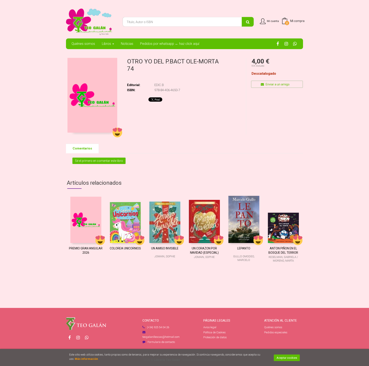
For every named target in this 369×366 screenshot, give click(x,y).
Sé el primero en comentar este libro (99, 161)
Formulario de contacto (161, 342)
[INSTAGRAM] (286, 43)
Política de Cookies (214, 332)
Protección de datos (215, 337)
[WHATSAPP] (294, 43)
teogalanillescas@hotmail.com (161, 336)
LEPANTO (243, 248)
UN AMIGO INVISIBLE (165, 248)
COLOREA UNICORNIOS (125, 248)
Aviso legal (209, 327)
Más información (86, 358)
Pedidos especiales (275, 332)
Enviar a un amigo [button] (277, 84)
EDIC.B (159, 85)
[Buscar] (248, 22)
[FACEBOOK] (277, 43)
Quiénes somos (273, 327)
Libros (107, 44)
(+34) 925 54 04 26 (158, 327)
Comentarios (82, 148)
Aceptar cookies (287, 357)
